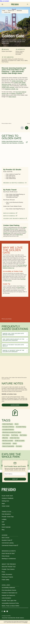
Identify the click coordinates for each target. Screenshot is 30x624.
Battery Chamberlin (16, 93)
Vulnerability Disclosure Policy (10, 603)
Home (3, 10)
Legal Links (6, 585)
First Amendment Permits (9, 590)
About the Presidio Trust (8, 566)
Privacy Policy (4, 617)
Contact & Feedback (7, 498)
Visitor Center (5, 506)
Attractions (19, 10)
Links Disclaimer (6, 598)
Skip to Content (4, 1)
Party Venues (5, 556)
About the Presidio (9, 564)
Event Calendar (6, 527)
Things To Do (11, 10)
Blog (3, 529)
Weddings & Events (9, 551)
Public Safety (5, 579)
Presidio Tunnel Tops (8, 516)
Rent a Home (5, 537)
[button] (15, 334)
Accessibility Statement (8, 587)
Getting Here (5, 501)
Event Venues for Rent (8, 553)
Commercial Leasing (7, 543)
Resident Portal (6, 540)
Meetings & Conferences (9, 558)
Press (3, 572)
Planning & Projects (7, 577)
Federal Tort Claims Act (8, 595)
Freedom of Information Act (9, 592)
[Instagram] (7, 611)
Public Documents (7, 574)
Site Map (17, 617)
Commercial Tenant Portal (9, 545)
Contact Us (22, 617)
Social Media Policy (11, 617)
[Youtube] (4, 611)
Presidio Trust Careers (8, 569)
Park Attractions (6, 514)
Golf (3, 522)
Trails (3, 524)
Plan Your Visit (7, 495)
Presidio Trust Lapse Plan (9, 600)
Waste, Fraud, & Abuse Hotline (10, 605)
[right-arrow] (26, 128)
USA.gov (25, 622)
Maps (3, 503)
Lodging (4, 519)
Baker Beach (8, 280)
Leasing (4, 535)
